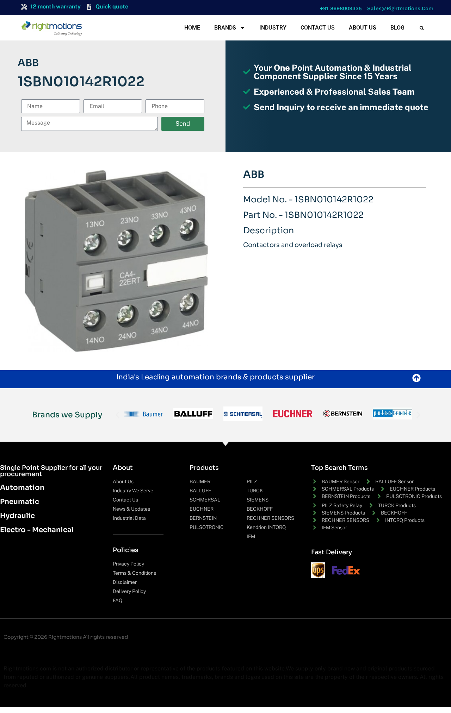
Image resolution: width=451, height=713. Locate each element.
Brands (225, 27)
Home (192, 27)
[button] (339, 9)
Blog (397, 27)
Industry (272, 27)
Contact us (318, 27)
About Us (362, 27)
